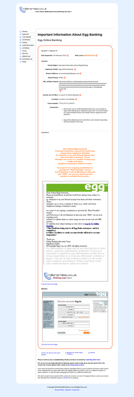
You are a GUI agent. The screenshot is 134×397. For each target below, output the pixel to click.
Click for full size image (49, 284)
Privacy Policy (59, 390)
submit (65, 378)
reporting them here (93, 360)
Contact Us (75, 390)
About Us (68, 390)
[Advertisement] (67, 21)
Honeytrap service (77, 365)
